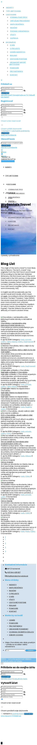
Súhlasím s (16, 131)
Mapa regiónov (17, 24)
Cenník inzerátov (17, 52)
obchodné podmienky (21, 131)
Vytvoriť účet (28, 714)
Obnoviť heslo (6, 145)
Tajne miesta (11, 342)
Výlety (13, 34)
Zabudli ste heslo (20, 679)
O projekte (15, 48)
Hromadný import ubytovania (17, 63)
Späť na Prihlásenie (8, 135)
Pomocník (14, 68)
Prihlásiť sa (5, 93)
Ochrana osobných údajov (21, 632)
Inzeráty (10, 7)
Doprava (14, 38)
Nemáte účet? (6, 679)
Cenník (12, 620)
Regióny (13, 28)
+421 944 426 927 (14, 572)
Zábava (28, 456)
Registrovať (5, 133)
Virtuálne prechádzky (20, 21)
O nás (12, 45)
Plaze (27, 531)
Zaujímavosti (28, 342)
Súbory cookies (16, 635)
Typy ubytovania (13, 11)
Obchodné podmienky (18, 629)
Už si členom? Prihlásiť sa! (11, 716)
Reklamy (13, 55)
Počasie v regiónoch (19, 31)
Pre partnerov (16, 71)
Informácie (11, 42)
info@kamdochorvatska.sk (17, 576)
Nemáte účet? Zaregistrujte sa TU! (15, 95)
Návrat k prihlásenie (9, 147)
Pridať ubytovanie (8, 161)
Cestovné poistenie (18, 59)
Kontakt (14, 75)
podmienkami (17, 714)
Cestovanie (11, 14)
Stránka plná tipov (18, 17)
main (22, 339)
